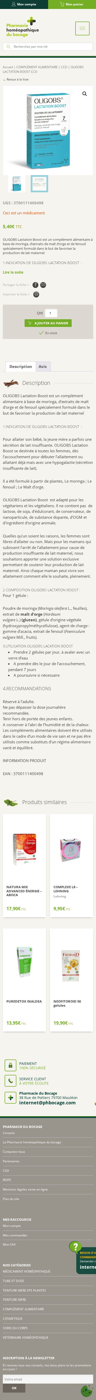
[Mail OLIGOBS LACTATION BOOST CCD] (43, 285)
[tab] (20, 367)
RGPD (7, 1180)
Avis (43, 366)
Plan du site (11, 1199)
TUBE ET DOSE (13, 1281)
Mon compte (26, 4)
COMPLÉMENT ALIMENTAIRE (37, 67)
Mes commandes (15, 1235)
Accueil (8, 67)
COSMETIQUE (13, 1318)
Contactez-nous (14, 1151)
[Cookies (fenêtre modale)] (87, 1391)
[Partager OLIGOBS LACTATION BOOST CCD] (35, 285)
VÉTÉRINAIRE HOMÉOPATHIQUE (25, 1337)
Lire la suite (13, 272)
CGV (6, 1170)
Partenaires (11, 1161)
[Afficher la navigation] (82, 28)
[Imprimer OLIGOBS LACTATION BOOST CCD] (36, 294)
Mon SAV (9, 1244)
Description (20, 366)
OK (14, 1388)
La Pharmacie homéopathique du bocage (32, 1142)
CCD (64, 67)
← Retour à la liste (16, 79)
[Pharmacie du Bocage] (22, 26)
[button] (84, 93)
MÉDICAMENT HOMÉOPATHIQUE (26, 1271)
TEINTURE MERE (14, 1299)
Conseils (9, 1133)
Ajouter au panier (51, 323)
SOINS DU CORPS (15, 1328)
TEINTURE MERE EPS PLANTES (24, 1290)
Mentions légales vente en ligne (25, 1189)
